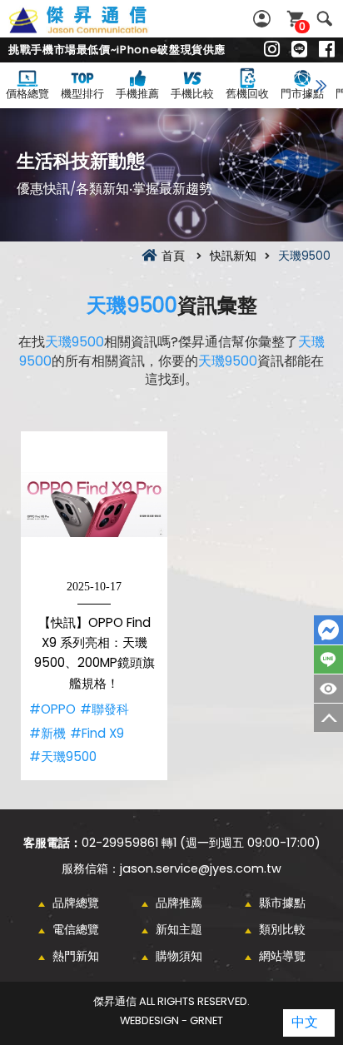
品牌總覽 (75, 902)
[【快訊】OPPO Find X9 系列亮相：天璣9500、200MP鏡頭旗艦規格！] (94, 504)
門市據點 (302, 94)
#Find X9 (97, 733)
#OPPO (52, 709)
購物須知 (179, 956)
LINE (328, 659)
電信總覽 (75, 929)
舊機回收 (247, 94)
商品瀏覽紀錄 (328, 689)
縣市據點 (282, 902)
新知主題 (179, 929)
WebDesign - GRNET (171, 1020)
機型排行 (82, 94)
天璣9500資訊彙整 (97, 29)
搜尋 (324, 18)
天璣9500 (132, 305)
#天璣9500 (63, 756)
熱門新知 (75, 956)
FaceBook (328, 630)
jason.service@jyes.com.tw (200, 868)
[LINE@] (299, 49)
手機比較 (192, 94)
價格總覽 (27, 94)
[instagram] (272, 49)
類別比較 (282, 929)
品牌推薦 (179, 902)
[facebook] (327, 49)
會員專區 (263, 18)
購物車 (302, 26)
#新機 (47, 733)
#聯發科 (104, 709)
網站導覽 (282, 956)
